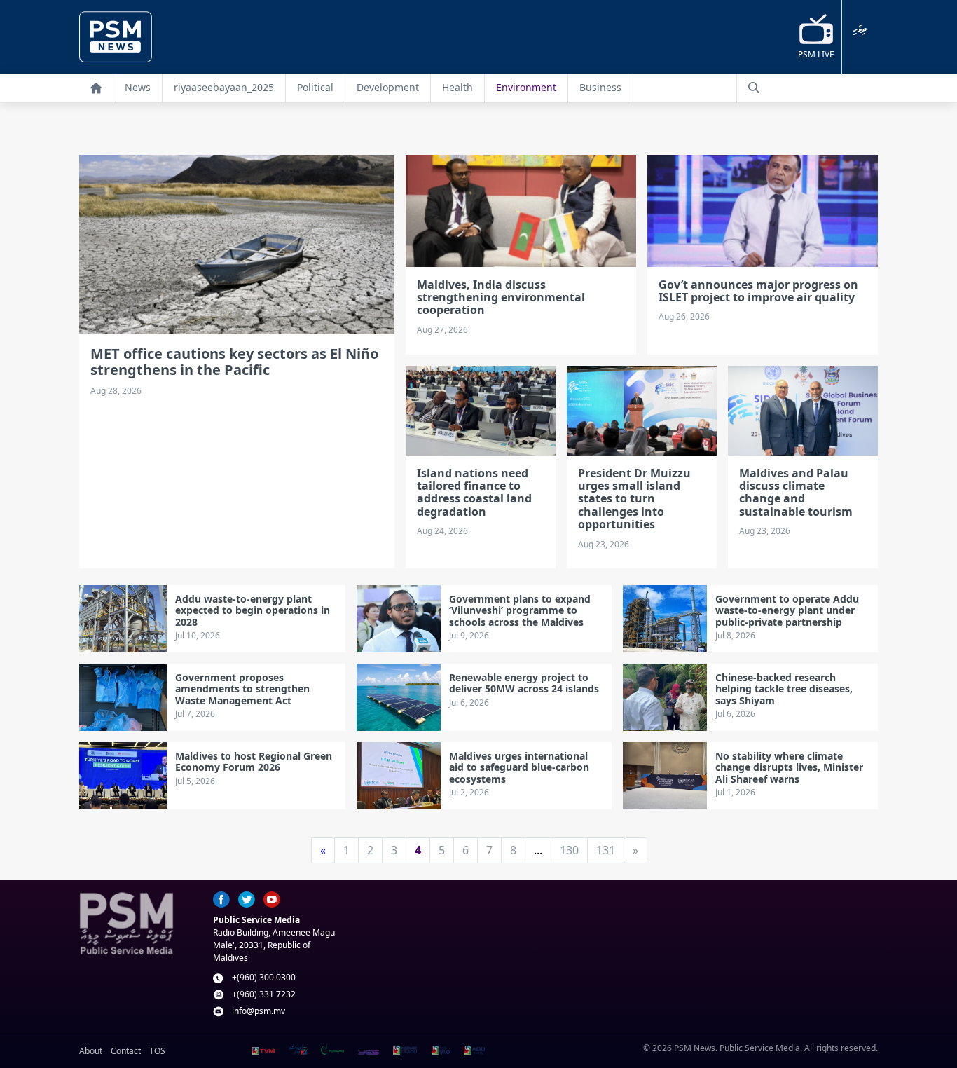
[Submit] (754, 88)
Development (388, 87)
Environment (526, 87)
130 (569, 850)
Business (600, 87)
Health (457, 87)
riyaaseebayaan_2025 (224, 87)
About (90, 1051)
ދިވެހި (860, 29)
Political (315, 87)
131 (605, 850)
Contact (126, 1051)
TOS (157, 1051)
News (138, 87)
